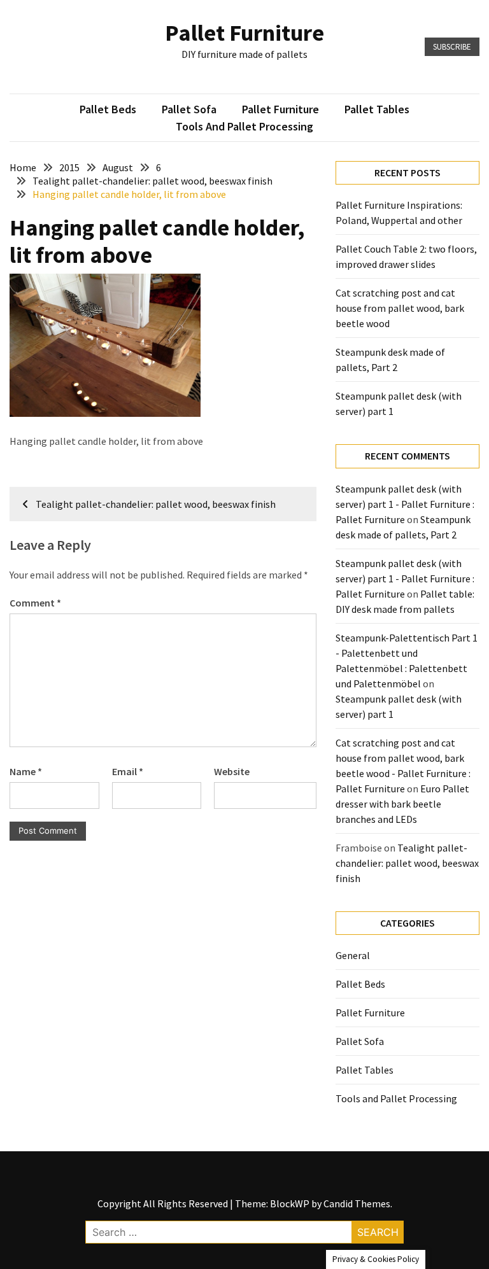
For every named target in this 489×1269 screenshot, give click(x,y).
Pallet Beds (108, 109)
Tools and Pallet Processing (244, 126)
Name (26, 771)
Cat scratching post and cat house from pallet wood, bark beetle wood (400, 308)
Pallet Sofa (189, 109)
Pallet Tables (376, 109)
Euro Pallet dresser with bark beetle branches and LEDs (402, 803)
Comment (35, 602)
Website (232, 771)
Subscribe (452, 46)
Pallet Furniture (244, 32)
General (353, 955)
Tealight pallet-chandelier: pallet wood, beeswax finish (407, 863)
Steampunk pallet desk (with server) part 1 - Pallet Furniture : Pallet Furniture (405, 504)
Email (127, 771)
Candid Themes (356, 1203)
